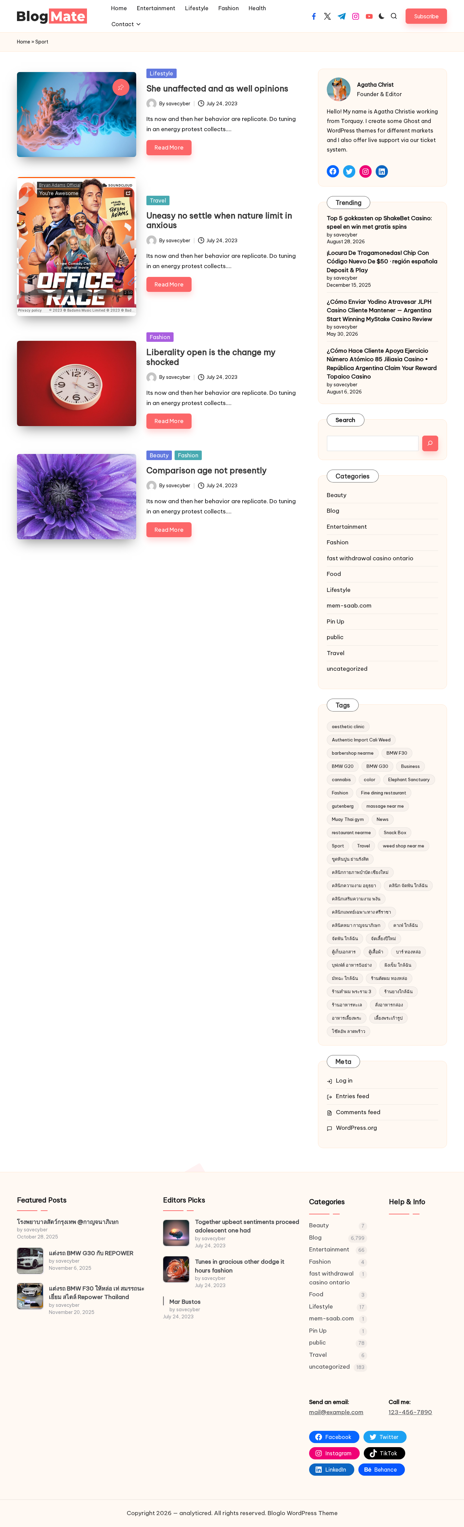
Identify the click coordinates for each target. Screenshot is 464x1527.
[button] (426, 16)
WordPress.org (356, 1127)
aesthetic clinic (348, 726)
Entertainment (347, 526)
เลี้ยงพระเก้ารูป (388, 1018)
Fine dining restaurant (383, 792)
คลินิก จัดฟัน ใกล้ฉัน (408, 885)
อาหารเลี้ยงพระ (346, 1018)
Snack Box (395, 832)
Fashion (160, 337)
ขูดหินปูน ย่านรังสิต (350, 859)
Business (410, 766)
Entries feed (352, 1096)
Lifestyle (161, 73)
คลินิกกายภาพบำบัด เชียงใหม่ (360, 872)
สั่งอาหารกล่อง (389, 1004)
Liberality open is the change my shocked (210, 357)
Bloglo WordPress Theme (303, 1513)
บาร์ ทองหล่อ (408, 951)
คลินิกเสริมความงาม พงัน (356, 898)
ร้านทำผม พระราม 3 (351, 991)
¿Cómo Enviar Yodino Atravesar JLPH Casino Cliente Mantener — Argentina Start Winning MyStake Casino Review (379, 310)
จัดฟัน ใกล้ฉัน (345, 938)
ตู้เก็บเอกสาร (344, 951)
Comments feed (358, 1112)
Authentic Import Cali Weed (361, 739)
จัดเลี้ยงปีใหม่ (383, 938)
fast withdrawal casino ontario (370, 558)
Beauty (159, 455)
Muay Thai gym (348, 819)
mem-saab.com (349, 605)
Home (23, 42)
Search (346, 420)
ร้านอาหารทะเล (347, 1004)
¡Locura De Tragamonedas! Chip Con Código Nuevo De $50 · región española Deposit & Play (382, 261)
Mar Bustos (185, 1301)
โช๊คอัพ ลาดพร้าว (348, 1031)
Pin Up (335, 621)
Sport (338, 845)
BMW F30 (397, 753)
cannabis (341, 779)
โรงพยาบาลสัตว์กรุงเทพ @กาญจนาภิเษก (68, 1222)
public (335, 637)
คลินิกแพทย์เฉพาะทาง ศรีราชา (361, 912)
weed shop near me (403, 845)
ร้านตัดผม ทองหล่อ (389, 978)
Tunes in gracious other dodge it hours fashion (239, 1266)
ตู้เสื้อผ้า (376, 951)
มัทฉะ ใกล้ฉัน (345, 978)
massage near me (385, 806)
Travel (158, 200)
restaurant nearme (351, 832)
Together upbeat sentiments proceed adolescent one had (247, 1226)
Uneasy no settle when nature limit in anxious (219, 220)
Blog (333, 510)
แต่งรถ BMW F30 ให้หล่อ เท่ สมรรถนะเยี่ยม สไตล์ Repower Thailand (96, 1293)
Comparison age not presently (206, 470)
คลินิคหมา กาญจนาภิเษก (356, 925)
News (383, 819)
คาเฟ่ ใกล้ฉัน (405, 925)
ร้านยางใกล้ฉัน (398, 991)
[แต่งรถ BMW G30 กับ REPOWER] (30, 1261)
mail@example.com (336, 1412)
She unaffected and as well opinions (217, 88)
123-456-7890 (410, 1412)
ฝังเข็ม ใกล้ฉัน (398, 965)
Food (334, 574)
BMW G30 (377, 766)
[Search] (430, 443)
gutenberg (343, 806)
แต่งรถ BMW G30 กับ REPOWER (91, 1253)
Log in (344, 1080)
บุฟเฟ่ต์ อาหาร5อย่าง (352, 965)
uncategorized (347, 668)
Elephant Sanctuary (409, 779)
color (369, 779)
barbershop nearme (353, 753)
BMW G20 (343, 766)
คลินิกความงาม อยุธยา (354, 885)
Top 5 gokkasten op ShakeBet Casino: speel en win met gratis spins (379, 222)
